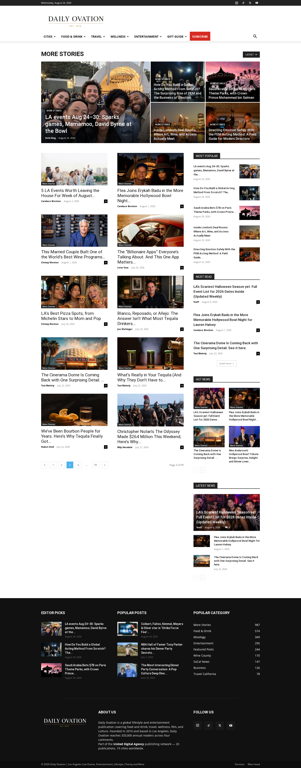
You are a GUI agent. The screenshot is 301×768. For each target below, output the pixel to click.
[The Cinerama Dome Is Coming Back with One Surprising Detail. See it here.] (74, 353)
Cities (48, 36)
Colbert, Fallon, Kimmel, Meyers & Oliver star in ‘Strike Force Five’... (162, 628)
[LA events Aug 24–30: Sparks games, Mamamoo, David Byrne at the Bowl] (95, 109)
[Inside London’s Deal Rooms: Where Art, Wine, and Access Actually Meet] (178, 123)
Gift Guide (175, 36)
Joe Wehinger (124, 329)
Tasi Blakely (47, 385)
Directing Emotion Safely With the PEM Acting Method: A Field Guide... (214, 253)
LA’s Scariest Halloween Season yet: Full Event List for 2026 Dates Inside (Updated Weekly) (225, 291)
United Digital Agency (128, 744)
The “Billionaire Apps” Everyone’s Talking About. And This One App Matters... (148, 257)
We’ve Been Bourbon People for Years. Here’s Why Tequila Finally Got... (72, 436)
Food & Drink (71, 36)
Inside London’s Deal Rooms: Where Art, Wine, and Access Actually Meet (211, 231)
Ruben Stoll (47, 446)
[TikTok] (243, 3)
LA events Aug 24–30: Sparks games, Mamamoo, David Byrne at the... (214, 170)
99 (95, 465)
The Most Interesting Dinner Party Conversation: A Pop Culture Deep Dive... (160, 669)
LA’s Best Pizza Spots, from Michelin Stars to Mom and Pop (71, 316)
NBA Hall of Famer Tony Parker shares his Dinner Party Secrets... (162, 648)
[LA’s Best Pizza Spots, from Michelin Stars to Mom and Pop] (74, 292)
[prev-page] (44, 465)
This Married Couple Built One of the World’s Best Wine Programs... (73, 254)
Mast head (254, 764)
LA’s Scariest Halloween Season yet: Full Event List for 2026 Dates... (208, 416)
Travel (96, 36)
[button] (255, 37)
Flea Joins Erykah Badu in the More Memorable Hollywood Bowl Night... (150, 195)
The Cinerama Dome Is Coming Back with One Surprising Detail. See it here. (236, 561)
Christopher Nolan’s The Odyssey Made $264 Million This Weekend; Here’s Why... (149, 436)
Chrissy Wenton (50, 262)
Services (239, 764)
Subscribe (200, 36)
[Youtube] (257, 3)
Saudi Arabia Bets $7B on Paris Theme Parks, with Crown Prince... (85, 669)
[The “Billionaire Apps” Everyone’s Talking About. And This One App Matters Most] (150, 230)
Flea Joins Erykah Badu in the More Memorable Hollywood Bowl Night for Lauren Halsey (223, 320)
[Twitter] (250, 3)
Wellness (118, 36)
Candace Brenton (51, 201)
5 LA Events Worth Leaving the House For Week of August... (70, 193)
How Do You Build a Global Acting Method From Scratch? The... (85, 648)
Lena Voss (122, 267)
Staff (196, 301)
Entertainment (146, 36)
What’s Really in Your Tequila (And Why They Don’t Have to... (149, 377)
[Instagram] (236, 3)
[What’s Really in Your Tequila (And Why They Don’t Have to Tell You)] (150, 353)
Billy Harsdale (124, 447)
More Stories (54, 111)
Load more (225, 363)
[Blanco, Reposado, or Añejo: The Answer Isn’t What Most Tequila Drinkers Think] (150, 292)
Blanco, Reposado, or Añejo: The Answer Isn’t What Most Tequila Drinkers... (147, 318)
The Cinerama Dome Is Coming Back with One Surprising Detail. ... (72, 377)
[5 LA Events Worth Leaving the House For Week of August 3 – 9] (74, 169)
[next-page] (104, 465)
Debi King (50, 137)
